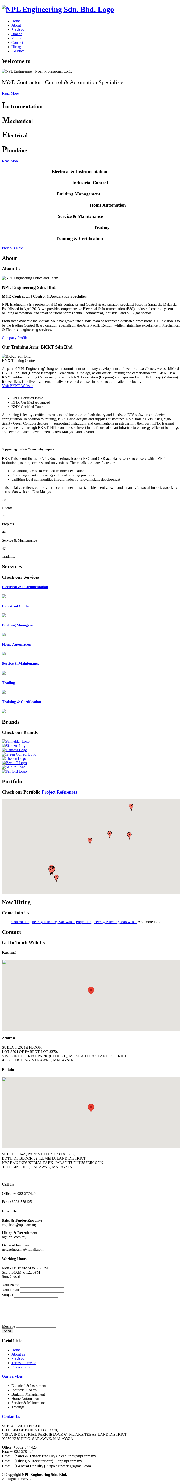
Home (16, 21)
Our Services (12, 1376)
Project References (59, 792)
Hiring (16, 47)
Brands (16, 34)
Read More (10, 93)
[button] (9, 248)
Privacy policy (22, 1367)
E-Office (17, 51)
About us (18, 1354)
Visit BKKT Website (17, 386)
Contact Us (11, 1417)
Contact (17, 42)
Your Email (10, 1290)
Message (8, 1326)
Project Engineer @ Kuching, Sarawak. (106, 922)
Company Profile (14, 338)
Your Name (10, 1285)
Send (7, 1331)
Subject (7, 1295)
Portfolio (17, 38)
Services (17, 30)
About (16, 25)
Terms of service (23, 1363)
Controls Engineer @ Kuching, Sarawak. (43, 922)
